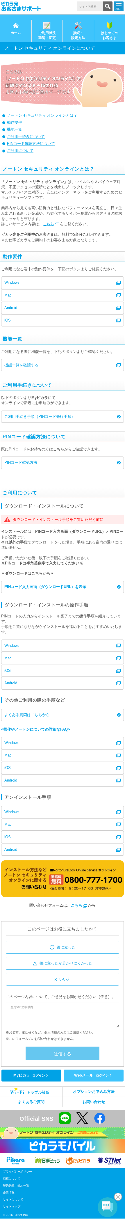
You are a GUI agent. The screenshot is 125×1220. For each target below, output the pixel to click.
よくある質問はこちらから (27, 715)
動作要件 (14, 122)
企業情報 (9, 1192)
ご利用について (20, 150)
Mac (8, 295)
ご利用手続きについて (26, 136)
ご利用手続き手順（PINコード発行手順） (39, 416)
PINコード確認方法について (31, 143)
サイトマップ (11, 1206)
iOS (7, 320)
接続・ (78, 35)
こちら (48, 224)
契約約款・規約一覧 (16, 1185)
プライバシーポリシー (17, 1171)
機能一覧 (14, 129)
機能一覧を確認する (21, 365)
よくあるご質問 (31, 1102)
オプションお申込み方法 (94, 1091)
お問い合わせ (94, 1102)
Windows (11, 282)
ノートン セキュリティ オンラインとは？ (42, 115)
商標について (11, 1178)
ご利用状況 (47, 35)
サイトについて (13, 1199)
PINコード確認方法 (20, 462)
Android (10, 308)
